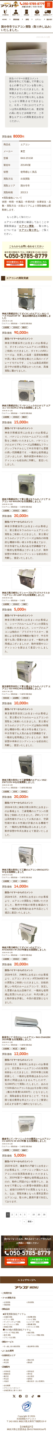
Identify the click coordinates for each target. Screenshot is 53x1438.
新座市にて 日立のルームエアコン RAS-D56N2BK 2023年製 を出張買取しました (26, 1038)
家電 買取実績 (27, 323)
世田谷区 (6, 698)
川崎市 (24, 604)
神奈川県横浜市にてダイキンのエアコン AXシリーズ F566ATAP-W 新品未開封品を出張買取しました (26, 316)
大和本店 (16, 327)
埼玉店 (15, 1048)
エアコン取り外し (29, 230)
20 (39, 1215)
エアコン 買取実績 (10, 323)
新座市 (23, 1048)
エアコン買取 (26, 226)
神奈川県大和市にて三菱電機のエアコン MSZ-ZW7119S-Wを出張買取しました (24, 781)
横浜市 (24, 327)
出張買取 (6, 327)
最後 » (30, 1222)
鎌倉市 (24, 1150)
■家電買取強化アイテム (14, 1314)
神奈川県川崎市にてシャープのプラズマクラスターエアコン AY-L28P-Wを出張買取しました (26, 594)
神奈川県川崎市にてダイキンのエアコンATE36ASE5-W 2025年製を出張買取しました (24, 948)
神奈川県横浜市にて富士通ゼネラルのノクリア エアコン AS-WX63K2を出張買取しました (26, 500)
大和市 (15, 791)
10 (33, 1215)
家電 (23, 600)
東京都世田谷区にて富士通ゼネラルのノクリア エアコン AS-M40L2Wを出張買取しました (26, 687)
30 (44, 1215)
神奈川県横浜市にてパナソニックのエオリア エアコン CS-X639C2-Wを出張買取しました (26, 407)
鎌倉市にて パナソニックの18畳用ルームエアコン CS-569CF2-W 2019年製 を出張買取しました (26, 1140)
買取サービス (8, 1342)
